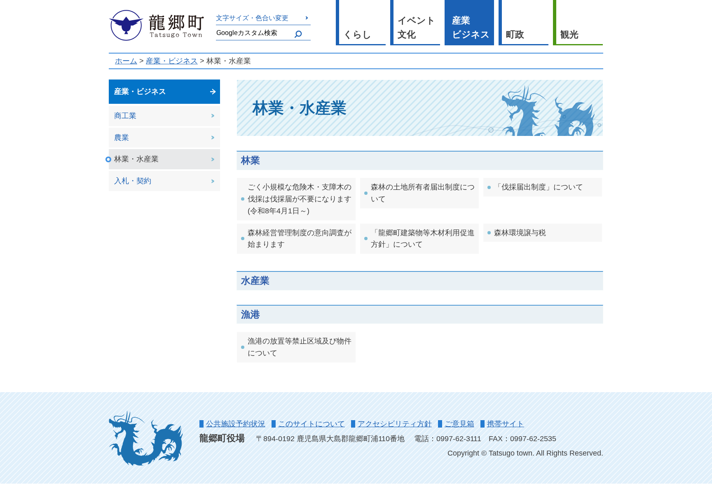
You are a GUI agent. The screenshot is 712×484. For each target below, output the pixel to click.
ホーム (126, 61)
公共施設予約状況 (235, 424)
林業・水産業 (136, 159)
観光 (569, 34)
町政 (515, 34)
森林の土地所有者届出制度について (423, 193)
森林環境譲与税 (520, 233)
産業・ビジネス (172, 61)
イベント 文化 (417, 27)
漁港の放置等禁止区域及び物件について (299, 347)
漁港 (250, 314)
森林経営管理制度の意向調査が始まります (299, 239)
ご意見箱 (459, 424)
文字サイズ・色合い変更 (252, 17)
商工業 (125, 116)
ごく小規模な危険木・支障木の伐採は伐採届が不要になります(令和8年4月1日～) (299, 199)
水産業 (255, 280)
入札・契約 (132, 181)
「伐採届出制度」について (538, 187)
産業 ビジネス (471, 27)
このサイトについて (311, 424)
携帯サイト (505, 424)
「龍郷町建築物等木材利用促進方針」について (423, 239)
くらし (357, 34)
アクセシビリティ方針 (395, 424)
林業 (250, 160)
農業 (121, 137)
